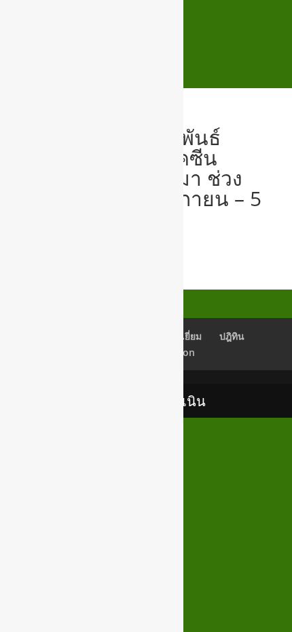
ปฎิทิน (231, 336)
